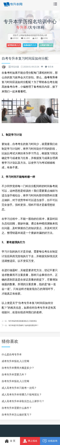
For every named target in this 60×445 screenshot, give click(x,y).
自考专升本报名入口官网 (15, 381)
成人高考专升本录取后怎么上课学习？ (23, 401)
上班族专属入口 (46, 45)
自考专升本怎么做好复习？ (17, 414)
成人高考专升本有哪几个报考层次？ (22, 394)
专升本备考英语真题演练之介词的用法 (22, 321)
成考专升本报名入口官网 (15, 361)
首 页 (12, 440)
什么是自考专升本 (12, 354)
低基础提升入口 (30, 45)
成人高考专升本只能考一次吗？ (19, 387)
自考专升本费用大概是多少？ (18, 367)
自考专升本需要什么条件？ (17, 407)
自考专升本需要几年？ (14, 374)
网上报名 (32, 440)
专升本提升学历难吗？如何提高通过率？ (23, 325)
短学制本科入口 (14, 45)
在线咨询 (52, 440)
